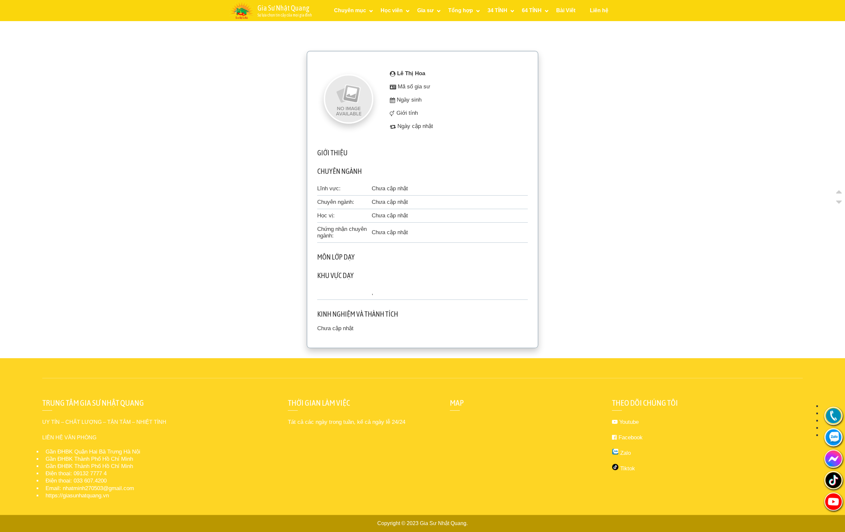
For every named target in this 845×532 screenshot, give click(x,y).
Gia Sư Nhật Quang (443, 523)
